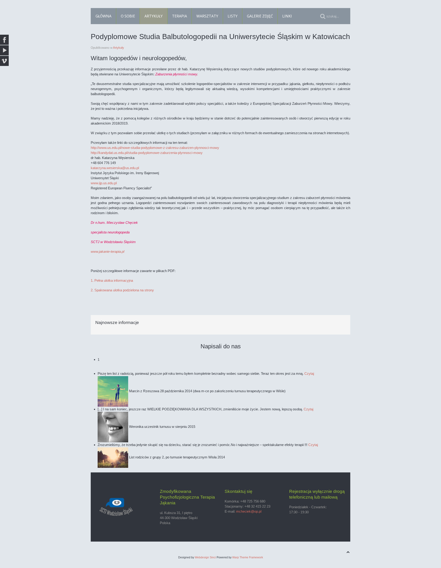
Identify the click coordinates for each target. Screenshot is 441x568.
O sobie (128, 16)
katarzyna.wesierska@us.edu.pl (115, 168)
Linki (287, 16)
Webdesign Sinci (205, 557)
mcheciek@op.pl (248, 511)
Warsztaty (207, 16)
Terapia (179, 16)
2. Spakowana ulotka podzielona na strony (122, 290)
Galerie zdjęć (260, 16)
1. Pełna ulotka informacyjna (112, 280)
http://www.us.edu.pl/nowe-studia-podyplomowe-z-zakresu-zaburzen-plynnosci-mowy (155, 148)
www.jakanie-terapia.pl (107, 251)
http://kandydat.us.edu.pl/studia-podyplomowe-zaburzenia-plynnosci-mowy (147, 153)
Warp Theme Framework (247, 557)
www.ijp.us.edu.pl (104, 183)
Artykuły (153, 16)
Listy (232, 16)
